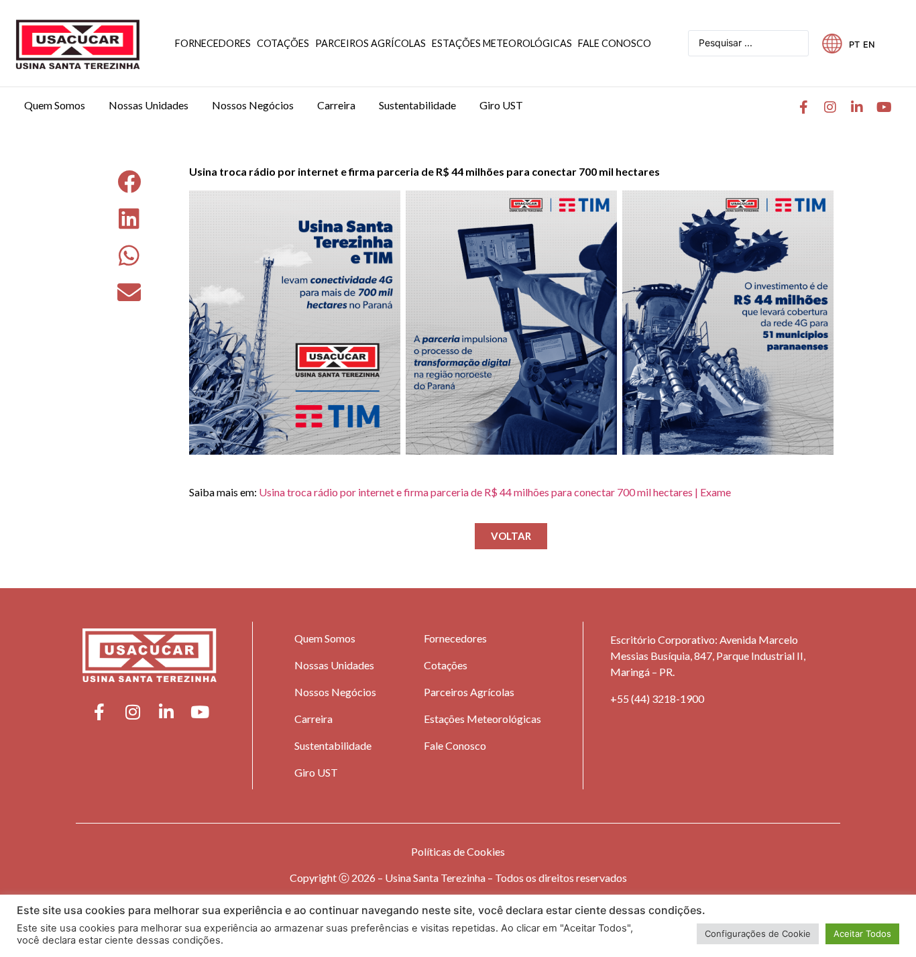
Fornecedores (455, 638)
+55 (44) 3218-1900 (657, 698)
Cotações (445, 665)
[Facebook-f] (803, 107)
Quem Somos (324, 638)
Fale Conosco (455, 745)
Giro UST (316, 772)
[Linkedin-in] (857, 107)
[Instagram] (830, 107)
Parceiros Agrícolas (469, 691)
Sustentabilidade (332, 745)
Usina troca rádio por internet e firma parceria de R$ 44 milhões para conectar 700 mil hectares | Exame (495, 492)
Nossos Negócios (335, 691)
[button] (129, 181)
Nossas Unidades (334, 665)
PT (854, 45)
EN (869, 45)
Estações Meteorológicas (482, 718)
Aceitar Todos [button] (862, 933)
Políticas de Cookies (458, 851)
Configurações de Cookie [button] (758, 933)
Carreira (313, 718)
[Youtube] (883, 107)
